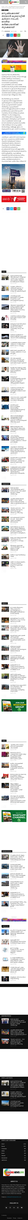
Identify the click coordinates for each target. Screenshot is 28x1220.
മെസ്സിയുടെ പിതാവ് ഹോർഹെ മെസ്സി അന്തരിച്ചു (18, 977)
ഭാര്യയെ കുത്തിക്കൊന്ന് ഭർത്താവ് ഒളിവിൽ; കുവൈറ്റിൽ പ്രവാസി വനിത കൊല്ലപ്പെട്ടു (18, 336)
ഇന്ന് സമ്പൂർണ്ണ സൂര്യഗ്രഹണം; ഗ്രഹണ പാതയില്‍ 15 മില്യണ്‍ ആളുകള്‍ (17, 950)
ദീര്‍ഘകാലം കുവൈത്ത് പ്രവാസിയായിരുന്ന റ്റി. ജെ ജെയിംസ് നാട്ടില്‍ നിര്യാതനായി (17, 548)
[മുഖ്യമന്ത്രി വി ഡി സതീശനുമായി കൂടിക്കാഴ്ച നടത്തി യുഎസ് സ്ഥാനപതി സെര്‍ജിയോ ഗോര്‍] (5, 666)
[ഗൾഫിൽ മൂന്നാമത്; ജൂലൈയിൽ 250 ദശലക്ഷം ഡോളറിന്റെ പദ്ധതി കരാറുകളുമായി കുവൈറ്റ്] (5, 297)
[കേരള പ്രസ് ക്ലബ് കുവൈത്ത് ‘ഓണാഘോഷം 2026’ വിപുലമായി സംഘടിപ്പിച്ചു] (5, 539)
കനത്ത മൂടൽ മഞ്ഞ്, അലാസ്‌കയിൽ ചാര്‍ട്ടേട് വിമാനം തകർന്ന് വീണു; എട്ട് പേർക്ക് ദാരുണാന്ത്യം (17, 867)
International (4, 858)
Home (3, 6)
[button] (2, 2)
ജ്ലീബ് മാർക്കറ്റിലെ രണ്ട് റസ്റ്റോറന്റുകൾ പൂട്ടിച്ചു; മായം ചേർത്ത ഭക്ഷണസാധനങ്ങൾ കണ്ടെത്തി (17, 429)
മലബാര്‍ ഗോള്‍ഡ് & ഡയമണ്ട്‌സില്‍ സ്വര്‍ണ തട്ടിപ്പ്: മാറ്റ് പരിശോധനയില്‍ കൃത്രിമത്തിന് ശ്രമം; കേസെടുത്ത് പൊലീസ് (18, 755)
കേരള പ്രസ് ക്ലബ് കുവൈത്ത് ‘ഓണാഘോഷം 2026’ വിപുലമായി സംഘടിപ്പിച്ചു (18, 539)
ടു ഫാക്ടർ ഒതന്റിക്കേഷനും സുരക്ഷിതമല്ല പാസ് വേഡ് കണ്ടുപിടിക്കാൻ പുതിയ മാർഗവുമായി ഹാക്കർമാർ (17, 960)
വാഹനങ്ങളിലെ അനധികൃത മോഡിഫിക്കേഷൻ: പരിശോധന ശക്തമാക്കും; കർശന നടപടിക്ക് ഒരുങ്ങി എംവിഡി (18, 628)
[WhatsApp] (18, 35)
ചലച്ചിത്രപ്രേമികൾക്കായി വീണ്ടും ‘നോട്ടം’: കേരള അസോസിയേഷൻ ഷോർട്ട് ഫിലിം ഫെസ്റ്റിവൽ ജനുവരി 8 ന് (18, 501)
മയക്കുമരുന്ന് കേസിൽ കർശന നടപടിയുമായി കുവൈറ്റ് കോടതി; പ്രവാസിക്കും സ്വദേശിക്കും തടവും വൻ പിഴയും (18, 327)
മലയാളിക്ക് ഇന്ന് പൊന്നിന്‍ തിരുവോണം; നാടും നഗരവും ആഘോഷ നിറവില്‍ (17, 620)
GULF (6, 6)
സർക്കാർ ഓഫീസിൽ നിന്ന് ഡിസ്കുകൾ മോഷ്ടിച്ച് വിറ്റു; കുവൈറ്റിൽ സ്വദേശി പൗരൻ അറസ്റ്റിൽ (17, 390)
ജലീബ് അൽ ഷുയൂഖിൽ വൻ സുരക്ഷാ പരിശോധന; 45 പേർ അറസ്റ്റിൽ (18, 352)
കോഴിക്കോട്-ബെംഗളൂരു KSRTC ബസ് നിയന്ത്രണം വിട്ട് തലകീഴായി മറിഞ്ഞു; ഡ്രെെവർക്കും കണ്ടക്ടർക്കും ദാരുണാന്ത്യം (18, 688)
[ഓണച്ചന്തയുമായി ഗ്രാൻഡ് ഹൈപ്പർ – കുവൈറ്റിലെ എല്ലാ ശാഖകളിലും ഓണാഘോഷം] (5, 519)
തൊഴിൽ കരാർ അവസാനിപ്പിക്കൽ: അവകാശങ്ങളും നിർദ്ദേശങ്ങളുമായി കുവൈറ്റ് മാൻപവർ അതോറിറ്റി (17, 408)
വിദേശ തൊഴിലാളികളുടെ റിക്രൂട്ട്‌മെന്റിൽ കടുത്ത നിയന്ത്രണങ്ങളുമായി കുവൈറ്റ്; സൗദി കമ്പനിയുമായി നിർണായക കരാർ (18, 419)
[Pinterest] (15, 35)
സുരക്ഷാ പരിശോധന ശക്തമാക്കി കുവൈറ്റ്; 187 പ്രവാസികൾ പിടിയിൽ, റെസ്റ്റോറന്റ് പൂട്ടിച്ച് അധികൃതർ (18, 289)
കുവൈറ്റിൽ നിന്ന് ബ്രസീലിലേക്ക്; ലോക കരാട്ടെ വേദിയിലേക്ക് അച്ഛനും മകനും (18, 941)
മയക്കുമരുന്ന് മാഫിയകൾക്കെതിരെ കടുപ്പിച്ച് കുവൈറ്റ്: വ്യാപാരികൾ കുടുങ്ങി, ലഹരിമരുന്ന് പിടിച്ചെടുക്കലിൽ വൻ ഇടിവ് (18, 380)
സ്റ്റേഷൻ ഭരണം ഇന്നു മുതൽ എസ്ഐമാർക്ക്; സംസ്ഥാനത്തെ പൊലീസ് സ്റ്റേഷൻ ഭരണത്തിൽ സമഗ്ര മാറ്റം (17, 638)
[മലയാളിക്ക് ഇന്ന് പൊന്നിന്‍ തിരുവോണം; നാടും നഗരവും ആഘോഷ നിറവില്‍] (5, 620)
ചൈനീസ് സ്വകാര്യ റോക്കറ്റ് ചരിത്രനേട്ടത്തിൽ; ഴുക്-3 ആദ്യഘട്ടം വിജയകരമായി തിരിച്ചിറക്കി (18, 932)
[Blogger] (6, 1207)
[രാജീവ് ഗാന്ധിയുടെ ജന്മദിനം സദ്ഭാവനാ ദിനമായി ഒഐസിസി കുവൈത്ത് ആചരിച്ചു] (5, 563)
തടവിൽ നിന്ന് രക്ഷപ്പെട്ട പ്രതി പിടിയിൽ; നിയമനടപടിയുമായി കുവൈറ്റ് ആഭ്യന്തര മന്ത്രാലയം (18, 370)
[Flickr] (13, 1207)
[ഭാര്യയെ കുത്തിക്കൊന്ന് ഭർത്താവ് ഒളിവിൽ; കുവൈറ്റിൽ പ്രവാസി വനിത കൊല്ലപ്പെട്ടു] (5, 336)
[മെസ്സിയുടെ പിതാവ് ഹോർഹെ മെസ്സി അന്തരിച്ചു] (5, 978)
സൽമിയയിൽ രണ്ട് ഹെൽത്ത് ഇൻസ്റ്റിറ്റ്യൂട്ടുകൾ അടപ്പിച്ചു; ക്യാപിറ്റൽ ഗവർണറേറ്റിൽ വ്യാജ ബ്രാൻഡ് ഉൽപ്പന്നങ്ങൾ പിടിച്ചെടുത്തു (17, 470)
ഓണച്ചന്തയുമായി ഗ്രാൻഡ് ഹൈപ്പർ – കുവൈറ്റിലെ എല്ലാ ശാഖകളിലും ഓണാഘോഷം (17, 520)
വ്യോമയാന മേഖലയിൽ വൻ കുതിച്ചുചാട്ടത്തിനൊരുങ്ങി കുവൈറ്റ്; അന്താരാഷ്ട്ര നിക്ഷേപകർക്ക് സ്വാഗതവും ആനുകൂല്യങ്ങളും (17, 308)
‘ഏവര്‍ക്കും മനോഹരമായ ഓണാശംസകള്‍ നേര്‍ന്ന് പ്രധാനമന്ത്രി (16, 746)
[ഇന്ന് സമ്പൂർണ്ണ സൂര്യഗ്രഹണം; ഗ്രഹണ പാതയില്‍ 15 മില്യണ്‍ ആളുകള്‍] (5, 949)
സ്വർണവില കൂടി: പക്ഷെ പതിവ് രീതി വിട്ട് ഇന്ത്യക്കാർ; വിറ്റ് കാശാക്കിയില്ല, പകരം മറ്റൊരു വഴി (17, 970)
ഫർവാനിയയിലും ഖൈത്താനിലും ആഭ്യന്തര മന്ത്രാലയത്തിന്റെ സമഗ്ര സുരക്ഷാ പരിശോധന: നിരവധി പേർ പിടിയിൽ (18, 439)
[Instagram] (17, 1207)
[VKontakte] (21, 1207)
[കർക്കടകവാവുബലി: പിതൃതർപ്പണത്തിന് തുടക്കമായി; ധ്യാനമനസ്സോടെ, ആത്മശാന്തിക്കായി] (5, 648)
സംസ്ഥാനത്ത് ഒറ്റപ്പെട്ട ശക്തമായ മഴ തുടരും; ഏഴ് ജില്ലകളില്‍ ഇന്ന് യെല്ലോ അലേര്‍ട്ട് (17, 658)
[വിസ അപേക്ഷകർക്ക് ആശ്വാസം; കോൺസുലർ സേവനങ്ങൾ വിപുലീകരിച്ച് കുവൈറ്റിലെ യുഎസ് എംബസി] (5, 360)
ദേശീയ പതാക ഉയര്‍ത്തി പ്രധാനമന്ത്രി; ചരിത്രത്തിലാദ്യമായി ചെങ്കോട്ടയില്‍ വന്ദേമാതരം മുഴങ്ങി (17, 766)
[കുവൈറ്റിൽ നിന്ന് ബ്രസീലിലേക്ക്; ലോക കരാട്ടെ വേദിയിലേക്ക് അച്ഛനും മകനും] (5, 941)
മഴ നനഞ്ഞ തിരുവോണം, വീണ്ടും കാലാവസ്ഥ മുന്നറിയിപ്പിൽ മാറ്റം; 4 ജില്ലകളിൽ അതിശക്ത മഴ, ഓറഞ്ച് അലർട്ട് (17, 610)
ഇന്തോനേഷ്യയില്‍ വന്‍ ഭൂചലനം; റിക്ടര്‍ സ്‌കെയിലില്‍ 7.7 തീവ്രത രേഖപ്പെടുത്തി (17, 875)
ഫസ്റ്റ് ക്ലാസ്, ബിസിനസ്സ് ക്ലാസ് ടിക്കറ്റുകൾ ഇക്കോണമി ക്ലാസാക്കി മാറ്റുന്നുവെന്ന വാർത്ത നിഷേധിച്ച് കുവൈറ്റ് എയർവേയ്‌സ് (18, 450)
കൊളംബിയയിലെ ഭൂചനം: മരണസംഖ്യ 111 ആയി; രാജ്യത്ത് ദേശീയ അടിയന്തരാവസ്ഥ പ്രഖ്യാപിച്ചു (17, 884)
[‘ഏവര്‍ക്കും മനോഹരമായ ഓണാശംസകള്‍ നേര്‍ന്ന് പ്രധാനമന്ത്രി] (5, 746)
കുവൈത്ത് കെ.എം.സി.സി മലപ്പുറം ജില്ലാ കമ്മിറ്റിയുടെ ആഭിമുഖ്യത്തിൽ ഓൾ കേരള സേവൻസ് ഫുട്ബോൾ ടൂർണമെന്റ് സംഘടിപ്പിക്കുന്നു (17, 529)
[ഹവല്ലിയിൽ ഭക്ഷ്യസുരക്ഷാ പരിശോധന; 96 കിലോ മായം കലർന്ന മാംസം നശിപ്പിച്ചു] (5, 344)
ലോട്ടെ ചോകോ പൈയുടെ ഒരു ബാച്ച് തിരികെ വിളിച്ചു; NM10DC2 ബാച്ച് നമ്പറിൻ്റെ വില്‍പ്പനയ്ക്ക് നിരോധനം (18, 777)
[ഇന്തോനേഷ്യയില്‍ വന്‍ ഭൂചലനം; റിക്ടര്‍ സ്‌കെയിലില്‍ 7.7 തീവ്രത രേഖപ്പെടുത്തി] (5, 875)
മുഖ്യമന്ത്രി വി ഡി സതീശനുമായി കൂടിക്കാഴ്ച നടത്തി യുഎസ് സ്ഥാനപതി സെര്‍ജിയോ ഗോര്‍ (17, 667)
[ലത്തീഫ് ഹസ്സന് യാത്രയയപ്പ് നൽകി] (5, 556)
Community (4, 491)
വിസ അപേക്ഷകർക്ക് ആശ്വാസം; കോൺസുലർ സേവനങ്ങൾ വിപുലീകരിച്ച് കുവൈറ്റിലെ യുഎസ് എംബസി (18, 360)
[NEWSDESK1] (3, 31)
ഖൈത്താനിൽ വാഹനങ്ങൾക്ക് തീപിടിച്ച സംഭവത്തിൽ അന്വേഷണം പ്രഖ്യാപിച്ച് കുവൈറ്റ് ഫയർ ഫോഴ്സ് (18, 460)
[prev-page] (3, 478)
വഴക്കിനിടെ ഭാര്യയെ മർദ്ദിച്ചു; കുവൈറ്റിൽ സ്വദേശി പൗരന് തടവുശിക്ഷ (18, 317)
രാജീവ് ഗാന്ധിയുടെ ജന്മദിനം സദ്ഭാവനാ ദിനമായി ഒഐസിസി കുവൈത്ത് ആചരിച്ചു (17, 564)
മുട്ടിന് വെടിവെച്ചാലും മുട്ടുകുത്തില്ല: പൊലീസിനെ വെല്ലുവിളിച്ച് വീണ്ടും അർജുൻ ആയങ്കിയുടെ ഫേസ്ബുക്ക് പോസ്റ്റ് (18, 677)
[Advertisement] (14, 229)
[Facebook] (8, 35)
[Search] (26, 2)
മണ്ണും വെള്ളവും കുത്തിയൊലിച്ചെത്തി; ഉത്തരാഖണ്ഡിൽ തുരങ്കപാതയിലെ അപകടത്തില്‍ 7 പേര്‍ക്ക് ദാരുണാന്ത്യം (16, 787)
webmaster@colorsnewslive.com (14, 1197)
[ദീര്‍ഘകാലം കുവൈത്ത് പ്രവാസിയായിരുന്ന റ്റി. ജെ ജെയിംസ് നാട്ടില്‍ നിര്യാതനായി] (5, 547)
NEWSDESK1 (7, 31)
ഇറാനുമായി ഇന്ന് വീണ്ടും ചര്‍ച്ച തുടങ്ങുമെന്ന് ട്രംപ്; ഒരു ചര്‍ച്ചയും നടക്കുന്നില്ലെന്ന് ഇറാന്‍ (18, 904)
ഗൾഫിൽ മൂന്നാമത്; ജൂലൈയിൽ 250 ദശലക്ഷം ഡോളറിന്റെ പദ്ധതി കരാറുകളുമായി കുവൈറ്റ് (17, 298)
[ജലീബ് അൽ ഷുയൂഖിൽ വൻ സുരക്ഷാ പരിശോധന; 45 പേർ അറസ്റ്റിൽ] (5, 352)
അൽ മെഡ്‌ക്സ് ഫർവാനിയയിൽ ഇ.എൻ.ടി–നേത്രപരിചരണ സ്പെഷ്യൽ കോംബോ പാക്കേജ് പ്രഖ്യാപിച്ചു (18, 491)
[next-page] (5, 478)
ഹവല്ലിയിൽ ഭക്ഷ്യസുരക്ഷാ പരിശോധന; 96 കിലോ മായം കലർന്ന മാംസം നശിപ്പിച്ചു (18, 344)
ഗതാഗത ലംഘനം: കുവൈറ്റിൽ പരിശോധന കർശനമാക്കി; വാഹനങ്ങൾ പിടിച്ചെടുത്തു (18, 398)
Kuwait (6, 10)
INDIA (3, 611)
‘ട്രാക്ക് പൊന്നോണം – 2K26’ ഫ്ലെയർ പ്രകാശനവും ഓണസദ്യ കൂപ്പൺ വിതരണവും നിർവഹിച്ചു (17, 510)
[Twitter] (11, 35)
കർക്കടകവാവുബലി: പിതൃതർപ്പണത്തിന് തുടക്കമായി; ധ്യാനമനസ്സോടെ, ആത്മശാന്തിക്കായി (18, 649)
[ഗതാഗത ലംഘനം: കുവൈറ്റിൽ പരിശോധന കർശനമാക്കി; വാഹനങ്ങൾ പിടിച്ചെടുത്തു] (5, 399)
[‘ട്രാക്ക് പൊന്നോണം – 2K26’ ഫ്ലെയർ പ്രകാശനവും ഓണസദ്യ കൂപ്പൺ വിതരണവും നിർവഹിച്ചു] (5, 509)
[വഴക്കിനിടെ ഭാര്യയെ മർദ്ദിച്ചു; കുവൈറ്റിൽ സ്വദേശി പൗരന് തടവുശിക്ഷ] (5, 317)
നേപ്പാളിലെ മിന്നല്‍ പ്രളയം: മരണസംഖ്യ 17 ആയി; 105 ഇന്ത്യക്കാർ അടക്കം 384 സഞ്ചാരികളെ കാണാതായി (17, 857)
